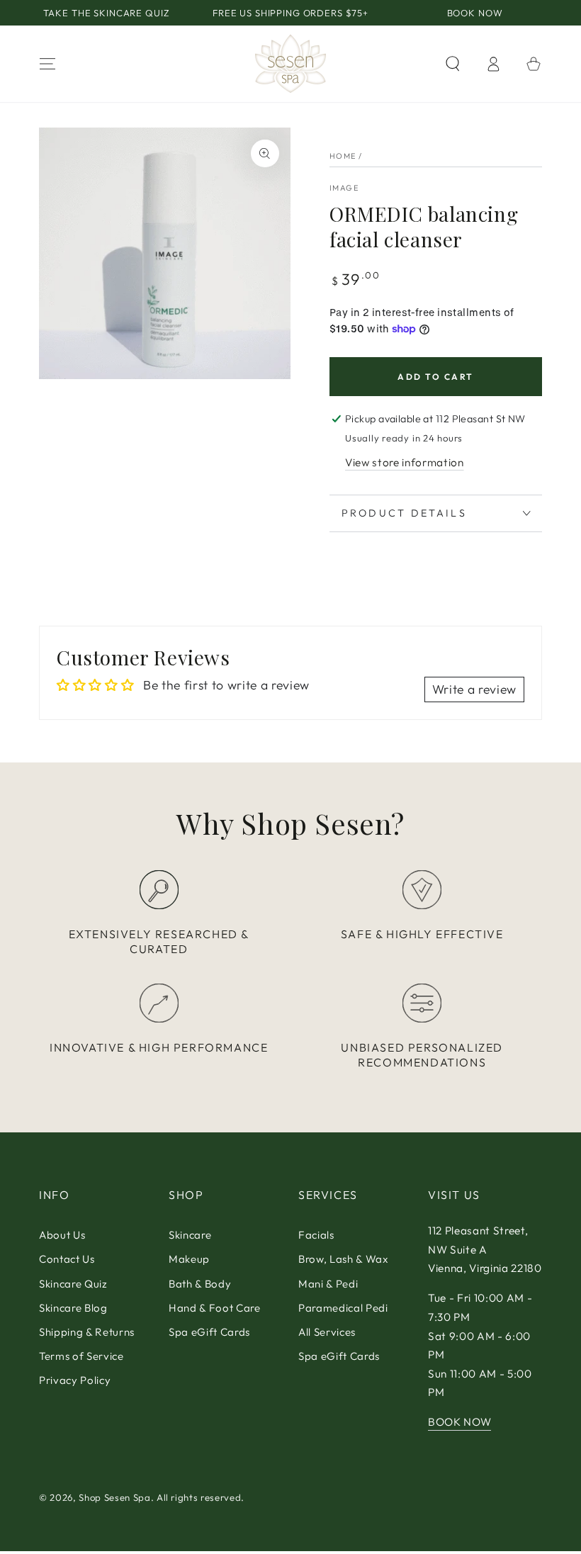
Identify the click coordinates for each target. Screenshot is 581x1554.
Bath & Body (200, 1283)
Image (344, 188)
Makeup (189, 1259)
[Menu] (48, 64)
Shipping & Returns (87, 1332)
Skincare (190, 1234)
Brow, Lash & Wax (343, 1259)
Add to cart (435, 376)
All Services (327, 1332)
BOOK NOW (459, 1422)
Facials (316, 1234)
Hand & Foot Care (215, 1307)
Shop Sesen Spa (114, 1497)
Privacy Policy (75, 1380)
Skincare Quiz (73, 1283)
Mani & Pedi (328, 1283)
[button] (452, 64)
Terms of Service (81, 1356)
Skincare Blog (73, 1307)
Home (342, 156)
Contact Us (67, 1259)
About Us (62, 1234)
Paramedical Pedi (343, 1307)
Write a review (474, 689)
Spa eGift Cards (209, 1332)
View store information (404, 462)
